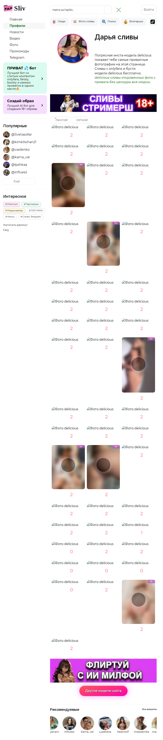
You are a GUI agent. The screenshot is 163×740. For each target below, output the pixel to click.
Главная (15, 19)
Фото (13, 45)
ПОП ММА (37, 210)
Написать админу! (15, 224)
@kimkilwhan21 (23, 142)
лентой (61, 120)
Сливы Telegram (31, 216)
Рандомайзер (15, 210)
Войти (149, 10)
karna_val (78, 731)
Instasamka (132, 731)
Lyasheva (96, 731)
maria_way (149, 731)
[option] (58, 725)
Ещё (17, 181)
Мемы (11, 216)
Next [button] (154, 725)
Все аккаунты (149, 709)
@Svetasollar (21, 134)
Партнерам (32, 204)
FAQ (6, 230)
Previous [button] (52, 725)
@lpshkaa (19, 165)
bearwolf (113, 731)
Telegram (16, 57)
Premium (12, 204)
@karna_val (20, 157)
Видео (14, 38)
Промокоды (19, 51)
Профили (17, 26)
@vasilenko (20, 149)
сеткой (82, 120)
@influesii (19, 172)
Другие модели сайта (103, 691)
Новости (16, 32)
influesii (60, 731)
